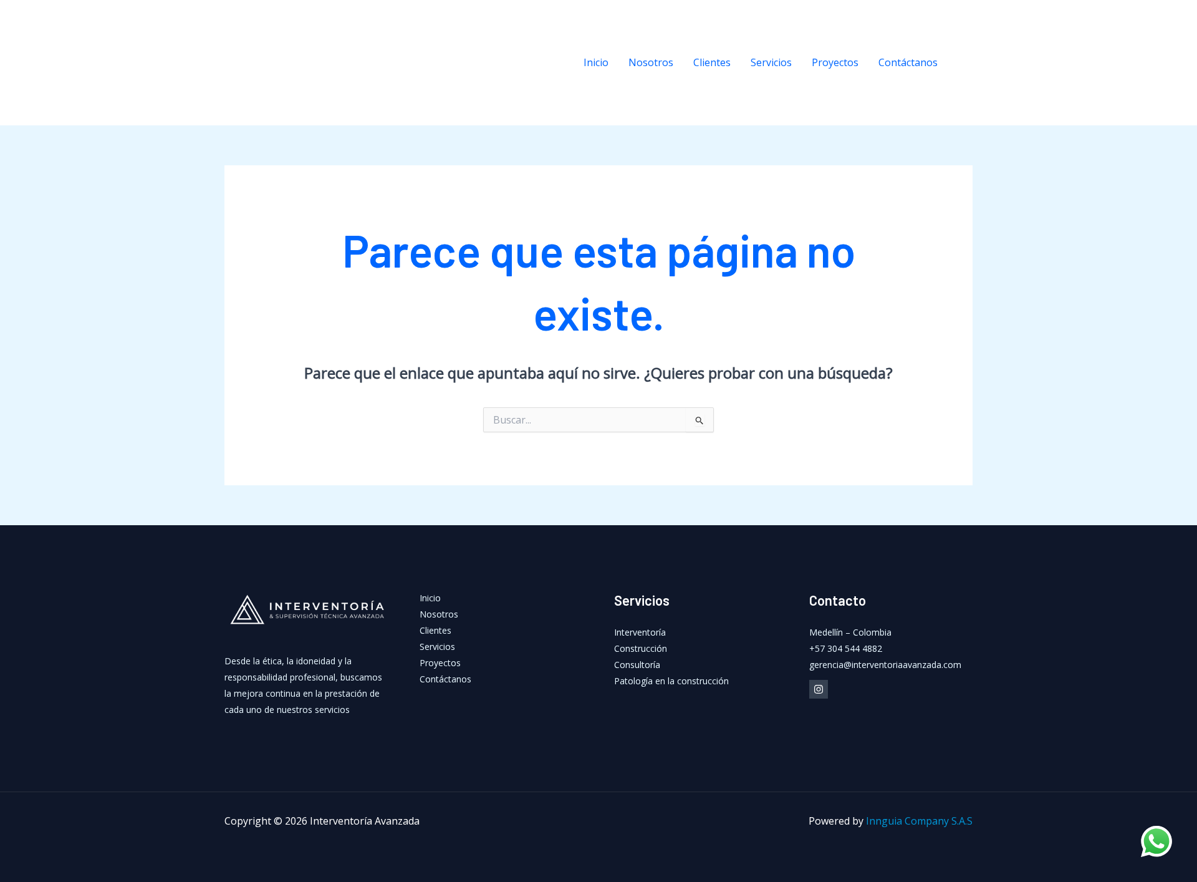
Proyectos (835, 62)
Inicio (596, 62)
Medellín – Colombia (850, 632)
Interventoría (640, 632)
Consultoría (637, 665)
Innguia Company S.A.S (919, 821)
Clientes (712, 62)
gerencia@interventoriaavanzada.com (885, 665)
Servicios (771, 62)
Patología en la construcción (671, 681)
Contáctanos (908, 62)
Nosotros (650, 62)
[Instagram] (966, 63)
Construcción (640, 648)
